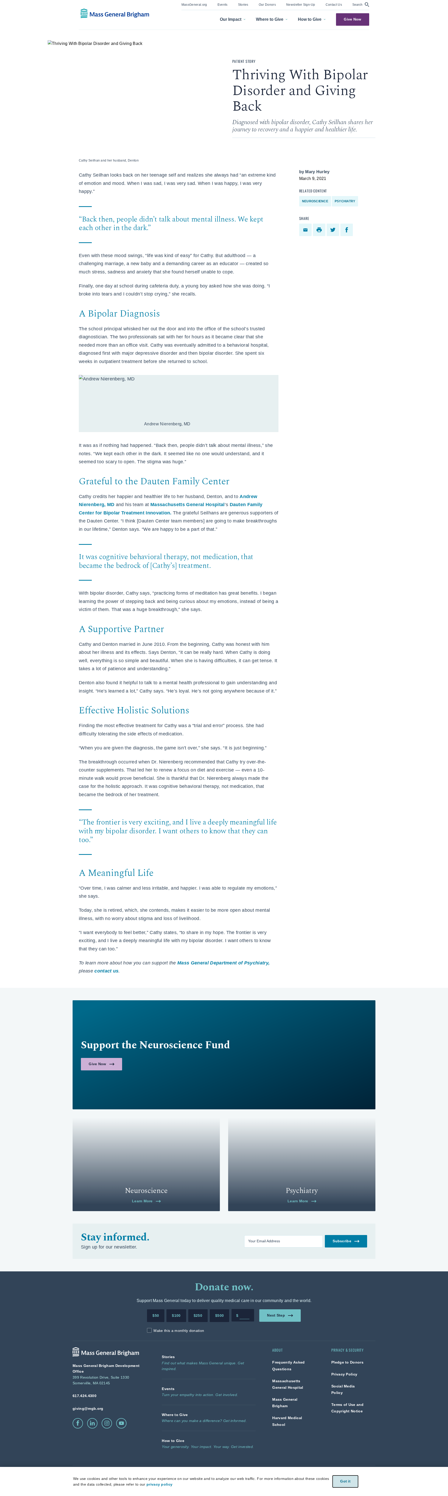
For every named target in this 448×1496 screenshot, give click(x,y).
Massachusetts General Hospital (187, 504)
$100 (176, 1315)
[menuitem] (194, 5)
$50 (155, 1315)
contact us (106, 971)
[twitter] (333, 230)
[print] (320, 230)
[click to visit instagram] (107, 1423)
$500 (219, 1315)
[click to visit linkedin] (92, 1423)
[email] (306, 230)
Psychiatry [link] (345, 201)
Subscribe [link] (342, 1241)
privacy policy (159, 1484)
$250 (198, 1315)
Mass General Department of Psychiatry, (223, 962)
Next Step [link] (276, 1315)
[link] (194, 4)
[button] (360, 4)
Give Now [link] (352, 19)
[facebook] (347, 230)
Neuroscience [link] (315, 201)
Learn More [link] (142, 1201)
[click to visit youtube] (121, 1423)
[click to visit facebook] (78, 1423)
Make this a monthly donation (178, 1331)
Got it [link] (345, 1481)
